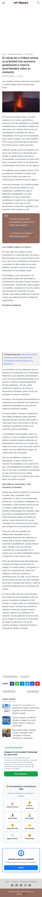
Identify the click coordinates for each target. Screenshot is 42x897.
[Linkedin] (32, 684)
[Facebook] (12, 684)
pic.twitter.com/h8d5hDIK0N (22, 228)
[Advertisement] (21, 28)
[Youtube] (29, 885)
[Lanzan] (6, 708)
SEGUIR (21, 868)
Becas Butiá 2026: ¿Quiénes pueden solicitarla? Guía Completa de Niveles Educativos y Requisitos (24, 734)
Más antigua (33, 691)
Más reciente (9, 691)
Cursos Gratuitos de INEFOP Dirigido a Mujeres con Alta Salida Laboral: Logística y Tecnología (24, 721)
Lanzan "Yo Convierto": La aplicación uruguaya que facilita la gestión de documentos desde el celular (25, 709)
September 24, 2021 (18, 239)
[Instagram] (25, 885)
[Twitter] (17, 684)
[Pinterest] (37, 684)
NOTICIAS (25, 677)
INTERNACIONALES (11, 677)
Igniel (24, 894)
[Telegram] (22, 684)
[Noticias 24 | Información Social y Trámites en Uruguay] (21, 2)
